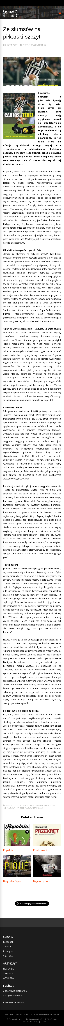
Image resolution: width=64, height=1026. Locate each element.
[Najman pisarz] (47, 876)
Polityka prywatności (34, 1019)
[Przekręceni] (47, 845)
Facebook (8, 941)
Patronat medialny (29, 1021)
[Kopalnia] (17, 845)
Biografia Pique (12, 881)
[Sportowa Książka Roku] (10, 16)
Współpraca (52, 1019)
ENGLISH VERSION (13, 1002)
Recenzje (42, 45)
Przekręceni (40, 850)
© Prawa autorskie (14, 1019)
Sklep (44, 1021)
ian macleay (9, 808)
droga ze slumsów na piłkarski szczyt (38, 805)
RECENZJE (8, 968)
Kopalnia (8, 850)
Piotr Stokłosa (30, 45)
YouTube (8, 955)
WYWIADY (8, 978)
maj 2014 (20, 808)
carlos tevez (12, 805)
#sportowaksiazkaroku (15, 990)
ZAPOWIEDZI (10, 973)
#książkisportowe (12, 995)
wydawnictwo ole (34, 808)
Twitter (7, 946)
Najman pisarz (41, 881)
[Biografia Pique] (17, 876)
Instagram (8, 951)
